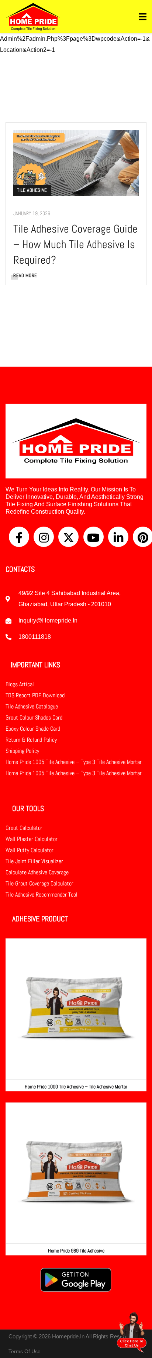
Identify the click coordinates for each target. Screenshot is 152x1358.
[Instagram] (44, 537)
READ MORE (25, 275)
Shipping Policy (22, 751)
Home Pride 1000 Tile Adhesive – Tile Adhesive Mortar (76, 1086)
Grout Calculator (24, 828)
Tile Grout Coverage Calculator (39, 883)
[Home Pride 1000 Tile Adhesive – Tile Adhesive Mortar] (76, 1009)
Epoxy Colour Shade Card (33, 729)
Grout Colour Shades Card (34, 717)
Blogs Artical (20, 684)
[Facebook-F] (19, 537)
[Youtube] (93, 537)
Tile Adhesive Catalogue (32, 706)
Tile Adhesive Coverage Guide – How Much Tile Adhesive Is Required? (75, 244)
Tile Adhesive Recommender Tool (41, 894)
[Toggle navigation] (142, 17)
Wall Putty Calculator (29, 850)
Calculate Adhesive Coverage (37, 872)
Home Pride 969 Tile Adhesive (76, 1250)
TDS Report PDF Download (35, 695)
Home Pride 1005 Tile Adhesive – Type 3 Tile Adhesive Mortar (74, 762)
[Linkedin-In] (118, 537)
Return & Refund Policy (31, 740)
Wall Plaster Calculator (32, 839)
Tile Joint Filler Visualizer (34, 861)
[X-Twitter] (68, 537)
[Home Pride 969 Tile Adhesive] (76, 1173)
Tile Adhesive (32, 190)
